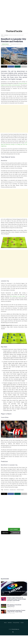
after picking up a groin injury (17, 296)
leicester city (12, 489)
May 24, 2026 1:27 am (10, 607)
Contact (22, 622)
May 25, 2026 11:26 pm (5, 594)
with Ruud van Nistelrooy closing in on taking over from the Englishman (14, 144)
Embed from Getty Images (5, 419)
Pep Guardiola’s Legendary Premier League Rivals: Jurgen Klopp (16, 611)
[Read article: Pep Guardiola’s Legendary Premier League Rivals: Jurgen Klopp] (3, 611)
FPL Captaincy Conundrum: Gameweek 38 (14, 605)
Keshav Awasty (5, 44)
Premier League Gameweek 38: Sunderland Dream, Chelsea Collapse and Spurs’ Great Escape (16, 599)
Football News (15, 532)
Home (2, 35)
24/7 (18, 532)
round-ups (6, 35)
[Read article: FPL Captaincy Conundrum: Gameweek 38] (3, 606)
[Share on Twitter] (4, 66)
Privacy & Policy (16, 622)
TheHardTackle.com (15, 629)
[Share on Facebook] (11, 66)
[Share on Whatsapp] (17, 66)
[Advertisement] (14, 15)
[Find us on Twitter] (12, 632)
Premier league (20, 489)
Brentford (6, 489)
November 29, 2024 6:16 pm (16, 44)
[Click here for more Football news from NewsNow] (6, 532)
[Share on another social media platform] (24, 66)
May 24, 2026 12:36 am (11, 613)
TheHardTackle (14, 31)
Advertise (10, 622)
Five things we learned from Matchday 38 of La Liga (14, 592)
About (5, 622)
